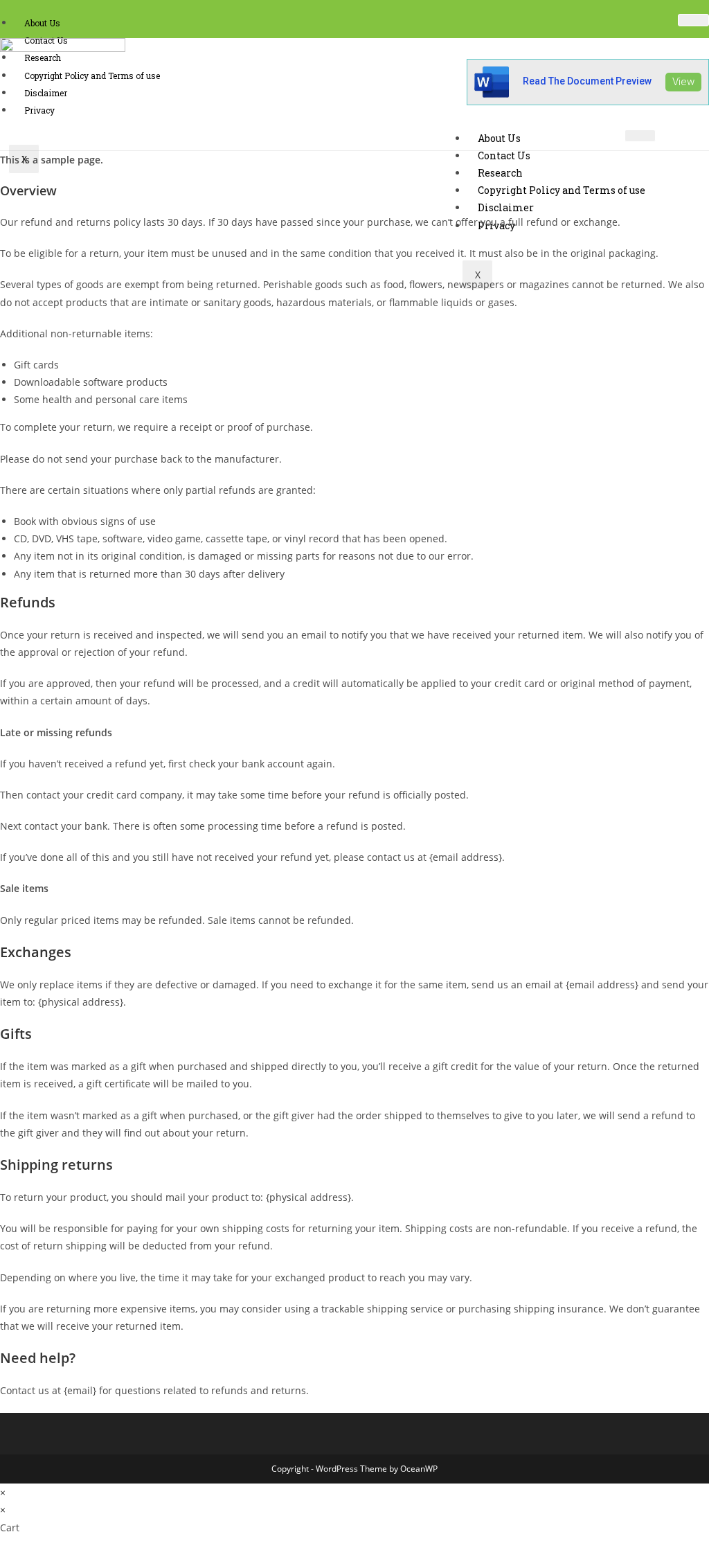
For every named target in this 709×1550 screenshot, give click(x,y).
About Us (42, 22)
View (683, 81)
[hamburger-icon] (693, 20)
